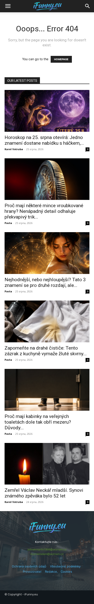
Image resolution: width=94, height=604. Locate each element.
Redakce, (53, 571)
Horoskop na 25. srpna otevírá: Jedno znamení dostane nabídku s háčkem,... (44, 140)
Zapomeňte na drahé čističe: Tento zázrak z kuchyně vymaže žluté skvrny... (46, 350)
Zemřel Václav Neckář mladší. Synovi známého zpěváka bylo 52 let (44, 493)
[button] (87, 6)
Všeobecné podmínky (65, 566)
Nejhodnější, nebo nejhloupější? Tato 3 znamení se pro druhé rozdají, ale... (45, 282)
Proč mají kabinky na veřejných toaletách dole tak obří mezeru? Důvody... (38, 422)
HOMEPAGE (61, 59)
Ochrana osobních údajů (29, 566)
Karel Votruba (14, 149)
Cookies (66, 571)
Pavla (8, 223)
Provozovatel (32, 571)
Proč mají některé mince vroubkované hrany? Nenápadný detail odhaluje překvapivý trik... (44, 211)
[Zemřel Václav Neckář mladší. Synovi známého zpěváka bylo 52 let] (47, 464)
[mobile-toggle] (7, 6)
